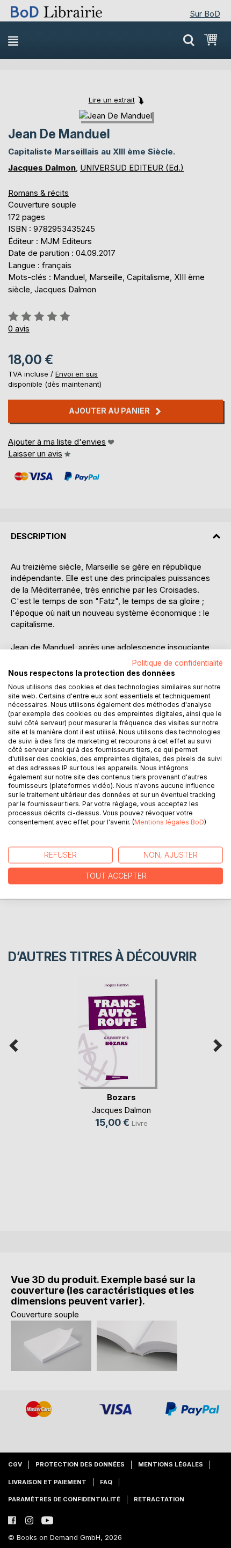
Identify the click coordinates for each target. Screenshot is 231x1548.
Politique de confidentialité (177, 663)
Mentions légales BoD (169, 821)
